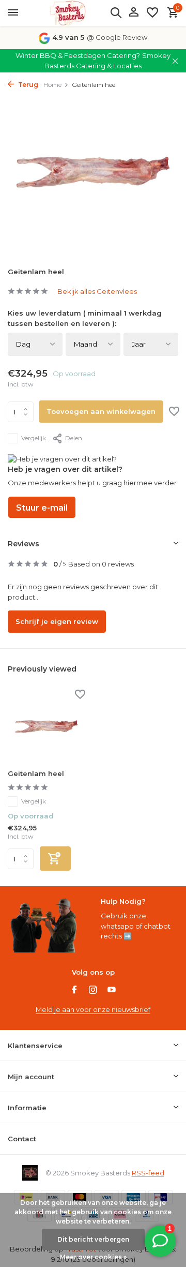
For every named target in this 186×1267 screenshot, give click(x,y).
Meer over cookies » (93, 1257)
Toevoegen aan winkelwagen (101, 411)
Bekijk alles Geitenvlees (97, 291)
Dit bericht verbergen (93, 1239)
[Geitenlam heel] (46, 726)
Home (52, 84)
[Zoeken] (116, 12)
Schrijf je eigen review (57, 621)
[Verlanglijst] (152, 13)
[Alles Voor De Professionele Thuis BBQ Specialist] (67, 13)
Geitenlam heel (36, 773)
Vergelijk (33, 438)
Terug (27, 84)
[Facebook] (74, 991)
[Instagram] (93, 991)
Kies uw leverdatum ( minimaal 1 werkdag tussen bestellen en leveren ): (85, 318)
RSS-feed (148, 1173)
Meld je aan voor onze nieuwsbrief (93, 1009)
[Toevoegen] (55, 858)
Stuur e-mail (42, 508)
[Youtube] (111, 991)
